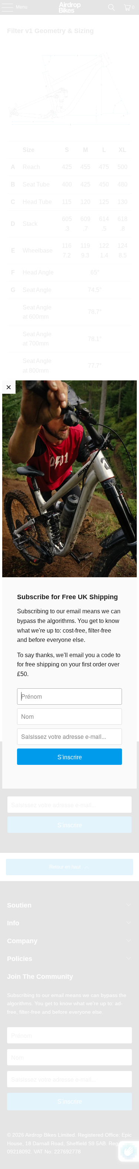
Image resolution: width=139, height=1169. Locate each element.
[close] (9, 387)
